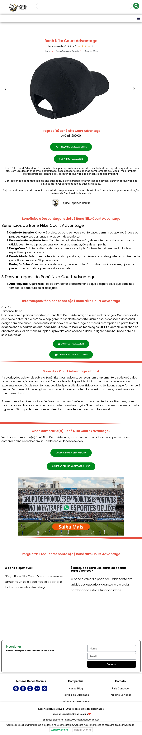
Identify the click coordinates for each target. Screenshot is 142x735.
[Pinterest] (44, 688)
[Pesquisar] (136, 6)
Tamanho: (8, 311)
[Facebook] (16, 688)
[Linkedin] (30, 688)
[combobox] (84, 6)
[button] (138, 18)
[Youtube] (37, 688)
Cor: (4, 307)
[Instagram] (23, 688)
